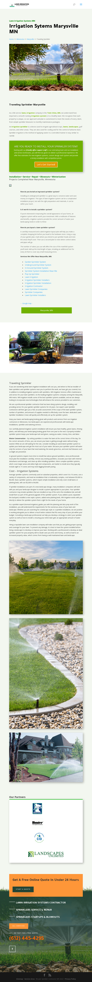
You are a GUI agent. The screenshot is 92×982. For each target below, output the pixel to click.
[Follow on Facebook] (12, 949)
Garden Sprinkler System (35, 262)
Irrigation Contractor (34, 286)
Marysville (30, 39)
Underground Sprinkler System (38, 265)
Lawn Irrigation (31, 277)
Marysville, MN (46, 310)
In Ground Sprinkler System (36, 268)
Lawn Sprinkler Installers (35, 295)
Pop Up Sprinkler (32, 274)
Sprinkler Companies (34, 292)
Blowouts (45, 176)
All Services (19, 926)
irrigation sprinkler (20, 127)
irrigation (36, 387)
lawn (30, 387)
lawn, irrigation (28, 113)
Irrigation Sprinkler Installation (38, 283)
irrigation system (38, 116)
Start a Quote (23, 889)
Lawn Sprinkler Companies (36, 289)
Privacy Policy (70, 979)
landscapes (73, 127)
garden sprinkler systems (37, 407)
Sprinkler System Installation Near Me (41, 271)
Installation (15, 176)
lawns (65, 127)
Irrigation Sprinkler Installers (37, 280)
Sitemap (19, 979)
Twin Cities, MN (53, 113)
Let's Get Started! (46, 164)
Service (26, 176)
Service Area (29, 979)
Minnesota (20, 39)
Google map (26, 303)
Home (11, 39)
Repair (35, 176)
